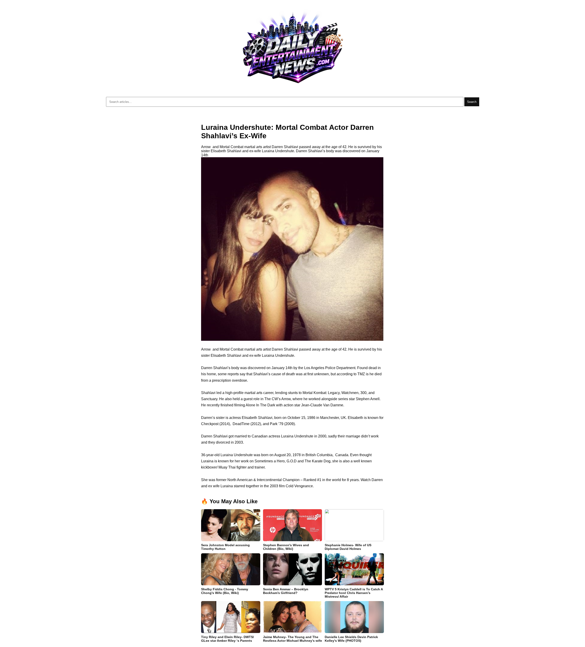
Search (471, 102)
